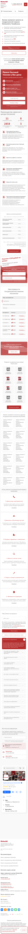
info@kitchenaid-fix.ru (6, 884)
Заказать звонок (14, 351)
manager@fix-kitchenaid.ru (7, 887)
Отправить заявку (14, 102)
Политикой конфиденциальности (17, 741)
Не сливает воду (6, 315)
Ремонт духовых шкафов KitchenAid (9, 865)
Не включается (5, 322)
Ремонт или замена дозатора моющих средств (8, 224)
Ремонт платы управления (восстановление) (7, 220)
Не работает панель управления (6, 330)
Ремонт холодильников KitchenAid (9, 863)
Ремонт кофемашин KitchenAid (8, 857)
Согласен (24, 930)
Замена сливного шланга (7, 230)
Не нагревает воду (6, 319)
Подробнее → (22, 315)
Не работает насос (6, 326)
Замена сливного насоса (7, 227)
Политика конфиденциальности (14, 920)
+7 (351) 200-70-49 (17, 4)
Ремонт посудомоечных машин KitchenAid (11, 860)
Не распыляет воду (6, 334)
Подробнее (14, 507)
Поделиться (2, 909)
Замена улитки (5, 234)
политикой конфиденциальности (19, 280)
